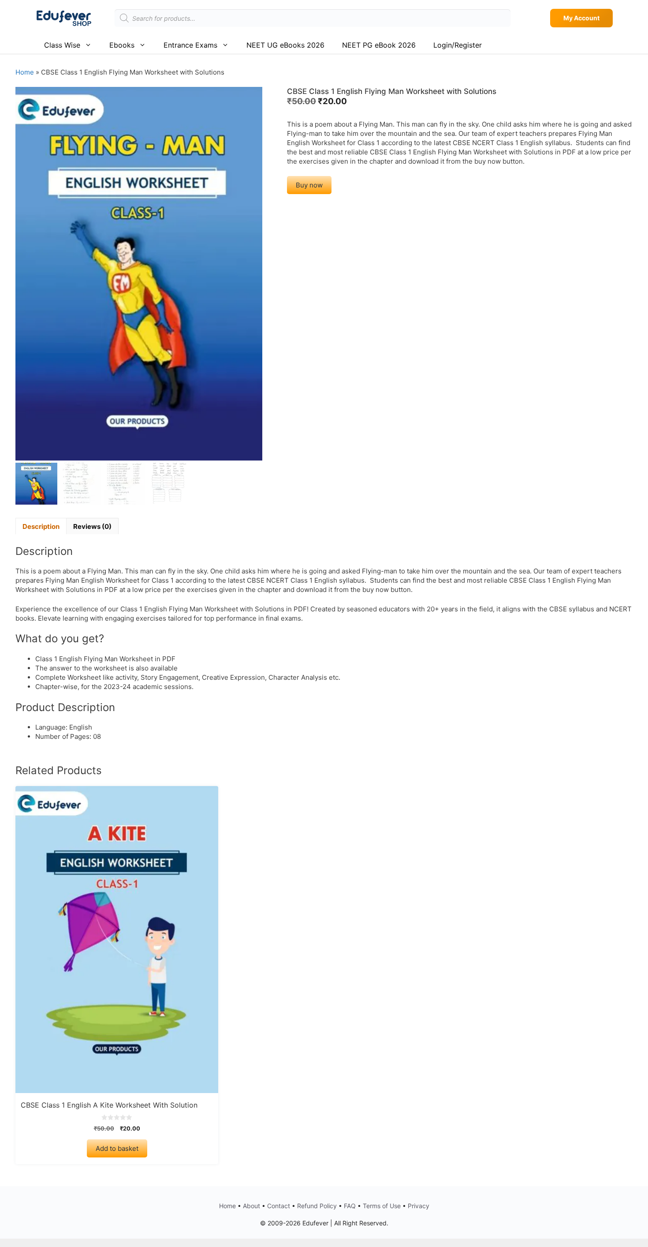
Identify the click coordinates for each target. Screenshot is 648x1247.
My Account (581, 18)
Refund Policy (317, 1206)
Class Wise (62, 45)
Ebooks (121, 45)
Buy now (309, 185)
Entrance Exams (190, 45)
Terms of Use (382, 1206)
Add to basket (117, 1148)
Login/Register (457, 45)
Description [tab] (41, 526)
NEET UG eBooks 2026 (285, 45)
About (251, 1206)
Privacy (418, 1206)
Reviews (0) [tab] (92, 526)
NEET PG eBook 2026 (379, 45)
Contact (278, 1206)
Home (24, 72)
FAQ (350, 1206)
